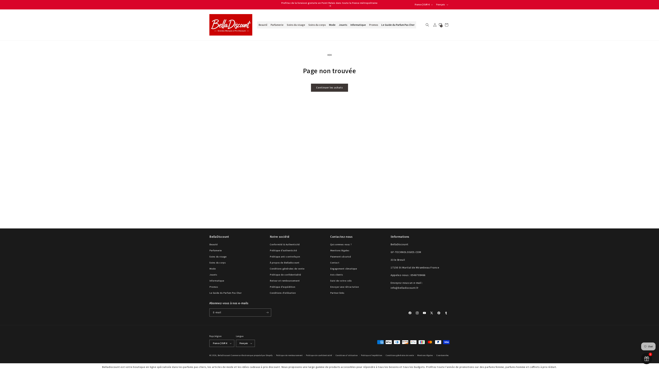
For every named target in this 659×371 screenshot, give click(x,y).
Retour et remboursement (285, 280)
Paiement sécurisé (340, 256)
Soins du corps (217, 262)
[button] (427, 25)
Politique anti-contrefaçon (285, 256)
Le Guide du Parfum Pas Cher (225, 292)
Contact (334, 262)
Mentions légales (339, 250)
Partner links (337, 292)
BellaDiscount (224, 355)
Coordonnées (442, 355)
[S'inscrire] (267, 312)
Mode (212, 268)
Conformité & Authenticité (285, 244)
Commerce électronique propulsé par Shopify (252, 355)
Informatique (216, 280)
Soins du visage (218, 256)
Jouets (213, 274)
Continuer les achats (329, 87)
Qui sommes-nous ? (341, 244)
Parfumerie (215, 250)
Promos (213, 286)
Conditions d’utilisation (347, 355)
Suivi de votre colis (341, 280)
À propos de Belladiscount (284, 262)
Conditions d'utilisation (283, 292)
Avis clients (336, 274)
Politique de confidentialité (285, 274)
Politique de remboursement (289, 355)
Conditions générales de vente (287, 268)
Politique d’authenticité (283, 250)
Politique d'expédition (282, 286)
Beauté (213, 244)
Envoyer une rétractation (344, 286)
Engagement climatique (343, 268)
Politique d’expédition (371, 355)
